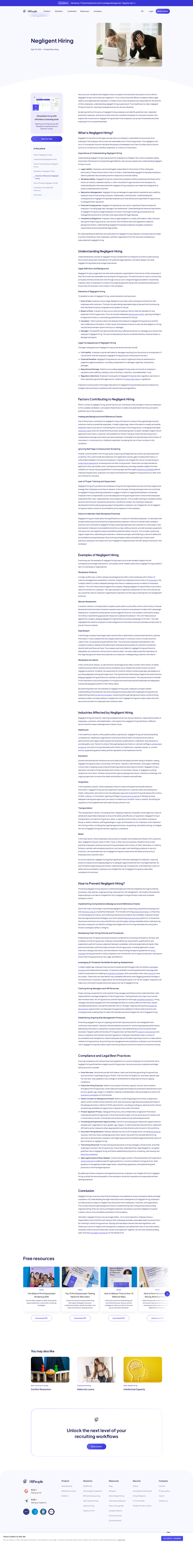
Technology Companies (92, 1491)
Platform (65, 1496)
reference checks (89, 911)
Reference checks (69, 1491)
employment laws (132, 379)
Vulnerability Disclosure (142, 1491)
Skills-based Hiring (90, 1501)
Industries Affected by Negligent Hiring (47, 177)
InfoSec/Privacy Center (142, 1505)
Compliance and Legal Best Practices (43, 188)
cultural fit (151, 973)
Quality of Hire (89, 1510)
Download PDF (41, 1318)
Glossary (112, 1491)
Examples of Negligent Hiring (44, 171)
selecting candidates (89, 1154)
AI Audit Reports (139, 1496)
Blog (110, 1486)
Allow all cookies (172, 1538)
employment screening (130, 796)
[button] (47, 11)
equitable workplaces (99, 1233)
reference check (84, 431)
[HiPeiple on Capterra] (34, 1501)
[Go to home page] (33, 1481)
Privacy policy (164, 1491)
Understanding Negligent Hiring (45, 159)
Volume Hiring (88, 1505)
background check (132, 918)
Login (151, 11)
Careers (162, 1486)
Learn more (121, 1540)
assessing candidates (145, 469)
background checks (136, 314)
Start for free (46, 139)
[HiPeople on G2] (32, 1491)
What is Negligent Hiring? (43, 155)
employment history (141, 911)
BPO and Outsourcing (91, 1496)
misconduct (153, 580)
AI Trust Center (139, 1501)
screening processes (103, 695)
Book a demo (162, 11)
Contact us (163, 1501)
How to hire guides (116, 1505)
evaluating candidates (90, 1095)
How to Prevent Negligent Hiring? (46, 183)
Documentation (115, 1520)
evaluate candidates (116, 973)
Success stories (115, 1515)
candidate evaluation (145, 999)
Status (135, 1486)
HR (91, 953)
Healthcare (87, 1486)
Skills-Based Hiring (116, 1496)
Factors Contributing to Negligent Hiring (46, 165)
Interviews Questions (117, 1501)
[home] (30, 11)
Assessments (67, 1486)
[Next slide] (167, 1293)
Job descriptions (115, 1510)
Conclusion (38, 195)
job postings (155, 1131)
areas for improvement (147, 1032)
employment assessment (88, 463)
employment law (87, 1161)
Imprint (162, 1496)
